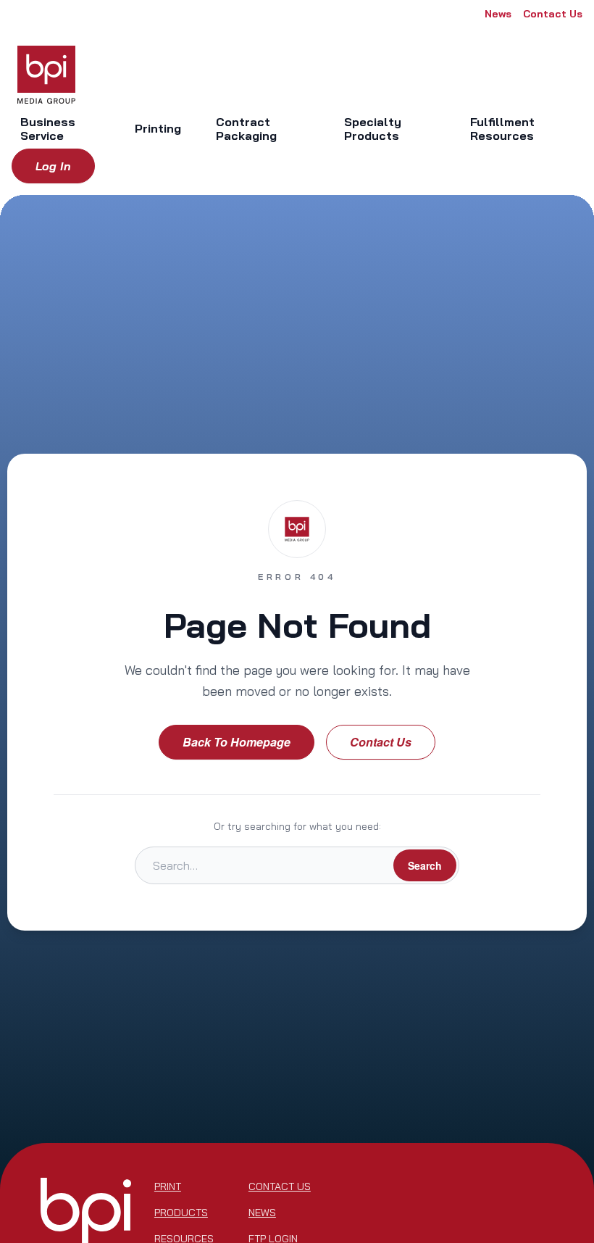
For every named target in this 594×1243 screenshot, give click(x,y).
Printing (158, 128)
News (498, 13)
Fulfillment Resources (502, 129)
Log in (53, 166)
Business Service (47, 129)
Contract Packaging (246, 129)
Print (167, 1186)
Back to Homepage (236, 741)
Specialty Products (372, 129)
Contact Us (552, 13)
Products (181, 1212)
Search (425, 865)
